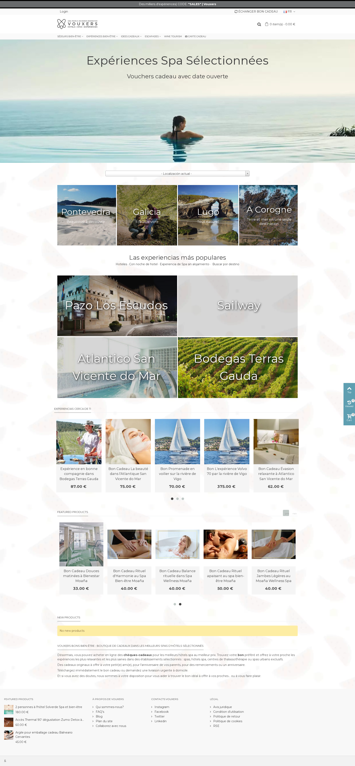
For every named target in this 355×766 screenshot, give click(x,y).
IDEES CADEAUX (130, 36)
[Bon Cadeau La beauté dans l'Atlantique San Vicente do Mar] (128, 441)
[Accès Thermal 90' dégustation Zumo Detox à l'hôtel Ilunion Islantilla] (8, 722)
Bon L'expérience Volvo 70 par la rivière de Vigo (227, 471)
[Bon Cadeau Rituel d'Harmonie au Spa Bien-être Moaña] (129, 544)
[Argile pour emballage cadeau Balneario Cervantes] (8, 735)
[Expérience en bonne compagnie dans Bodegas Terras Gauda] (78, 441)
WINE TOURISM (173, 36)
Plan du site (104, 721)
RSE (215, 726)
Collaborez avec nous (110, 726)
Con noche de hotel (143, 264)
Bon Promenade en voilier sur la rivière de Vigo (177, 474)
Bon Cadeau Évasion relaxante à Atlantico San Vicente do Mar (276, 474)
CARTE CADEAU (197, 36)
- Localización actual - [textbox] (176, 174)
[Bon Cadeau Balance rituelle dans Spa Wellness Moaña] (177, 544)
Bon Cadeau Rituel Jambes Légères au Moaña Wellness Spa (274, 576)
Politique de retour (226, 716)
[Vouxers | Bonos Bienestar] (77, 24)
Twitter (159, 716)
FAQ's (99, 712)
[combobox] (177, 173)
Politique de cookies (227, 721)
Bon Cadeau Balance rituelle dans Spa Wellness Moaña (177, 576)
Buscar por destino (225, 264)
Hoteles (121, 264)
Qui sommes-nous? (109, 707)
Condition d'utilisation (228, 712)
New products (68, 617)
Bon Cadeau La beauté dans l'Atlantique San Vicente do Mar (128, 474)
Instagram (161, 707)
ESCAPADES (152, 36)
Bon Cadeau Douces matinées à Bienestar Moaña (81, 576)
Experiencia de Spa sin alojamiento (184, 264)
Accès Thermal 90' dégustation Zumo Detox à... (49, 720)
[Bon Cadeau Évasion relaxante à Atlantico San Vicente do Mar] (276, 441)
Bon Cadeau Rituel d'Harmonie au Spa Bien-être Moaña (129, 576)
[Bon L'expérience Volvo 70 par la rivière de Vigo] (226, 441)
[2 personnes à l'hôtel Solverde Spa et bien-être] (8, 709)
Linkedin (160, 721)
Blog (99, 716)
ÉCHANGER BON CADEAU (258, 11)
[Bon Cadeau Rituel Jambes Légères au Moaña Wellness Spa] (274, 544)
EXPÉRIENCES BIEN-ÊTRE (100, 36)
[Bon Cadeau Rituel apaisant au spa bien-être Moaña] (226, 544)
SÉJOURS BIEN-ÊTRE (69, 36)
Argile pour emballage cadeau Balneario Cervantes (44, 735)
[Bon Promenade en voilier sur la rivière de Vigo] (177, 441)
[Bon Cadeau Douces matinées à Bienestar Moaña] (81, 544)
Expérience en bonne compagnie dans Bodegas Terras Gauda (79, 474)
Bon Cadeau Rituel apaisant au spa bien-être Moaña (225, 576)
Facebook (161, 712)
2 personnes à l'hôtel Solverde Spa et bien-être (48, 707)
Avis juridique (222, 707)
